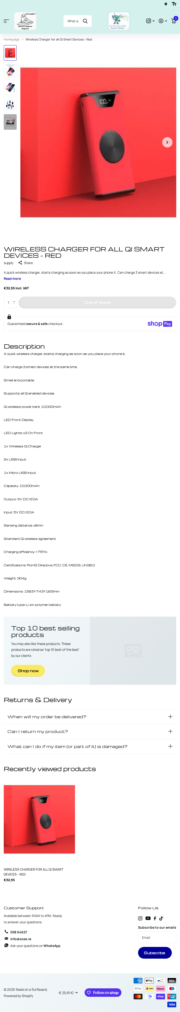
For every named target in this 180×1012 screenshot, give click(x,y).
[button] (15, 298)
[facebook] (155, 918)
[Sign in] (162, 21)
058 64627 (18, 932)
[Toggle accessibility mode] (174, 4)
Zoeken (85, 21)
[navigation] (10, 53)
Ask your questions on (35, 945)
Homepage (11, 39)
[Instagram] (140, 918)
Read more (12, 278)
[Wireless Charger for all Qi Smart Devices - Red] (39, 819)
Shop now (28, 670)
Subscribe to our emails (157, 927)
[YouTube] (148, 918)
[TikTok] (161, 918)
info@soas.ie (20, 939)
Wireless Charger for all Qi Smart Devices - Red (33, 871)
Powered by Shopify (18, 996)
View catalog (6, 21)
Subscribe (155, 952)
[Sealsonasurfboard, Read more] (150, 21)
